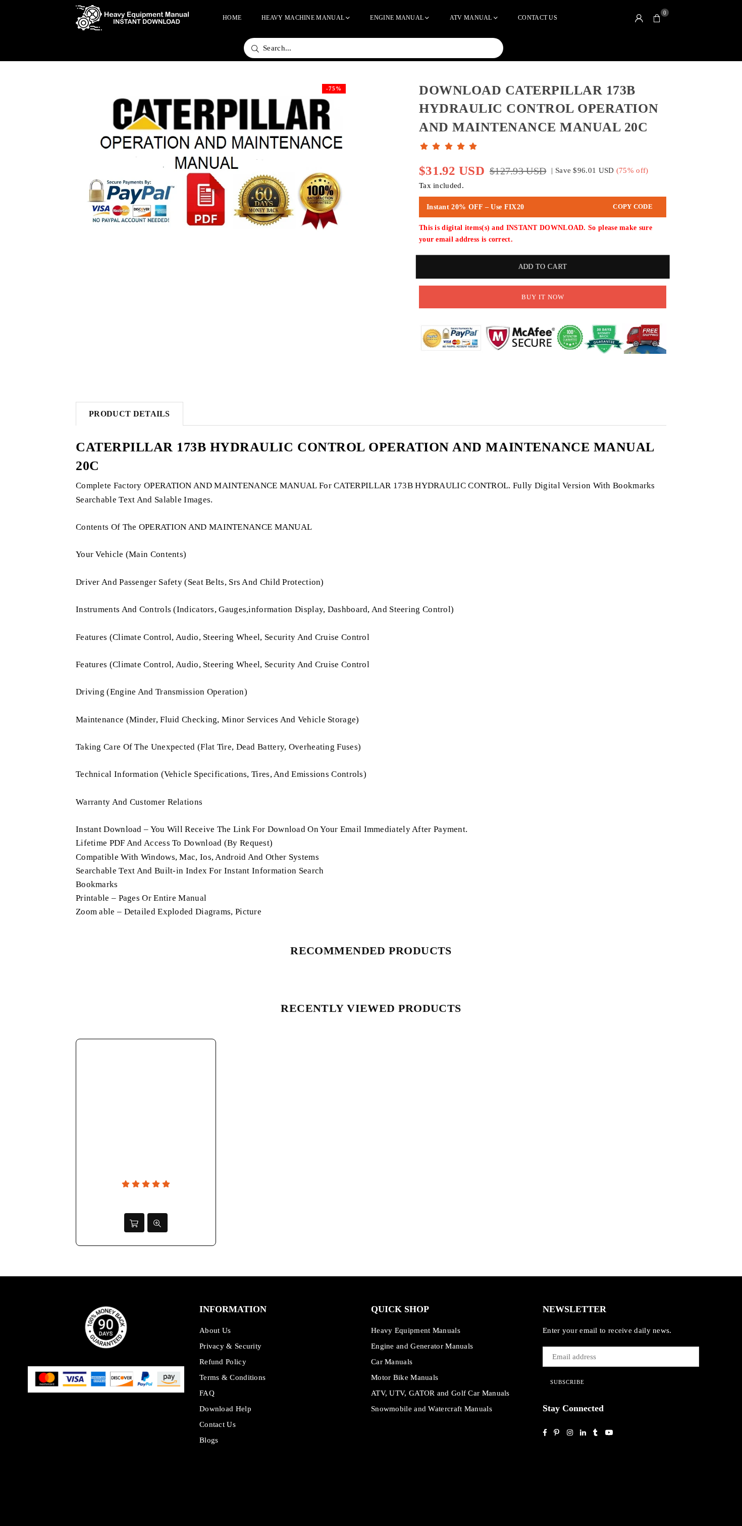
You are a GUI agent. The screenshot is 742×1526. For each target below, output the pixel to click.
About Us (215, 1330)
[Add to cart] (134, 1222)
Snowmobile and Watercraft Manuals (431, 1409)
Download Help (225, 1409)
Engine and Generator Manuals (422, 1346)
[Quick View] (157, 1222)
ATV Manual (471, 17)
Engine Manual (396, 17)
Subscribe (567, 1382)
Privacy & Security (230, 1346)
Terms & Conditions (232, 1377)
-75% (334, 88)
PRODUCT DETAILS (129, 413)
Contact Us (537, 17)
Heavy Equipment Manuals (415, 1330)
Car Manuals (391, 1362)
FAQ (207, 1393)
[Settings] (639, 18)
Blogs (209, 1440)
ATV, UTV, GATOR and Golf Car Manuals (440, 1393)
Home (232, 17)
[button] (657, 18)
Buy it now (542, 297)
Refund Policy (222, 1362)
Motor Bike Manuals (404, 1377)
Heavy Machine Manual (302, 17)
